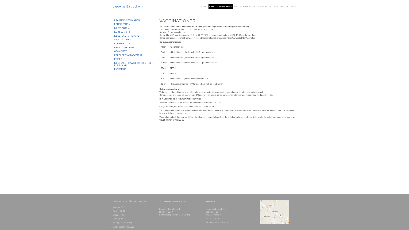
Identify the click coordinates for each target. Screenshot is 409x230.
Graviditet (120, 51)
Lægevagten (121, 28)
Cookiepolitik (122, 43)
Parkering (120, 69)
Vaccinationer (122, 39)
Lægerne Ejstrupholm (128, 6)
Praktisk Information (127, 20)
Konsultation (122, 24)
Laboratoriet (122, 32)
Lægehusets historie (126, 36)
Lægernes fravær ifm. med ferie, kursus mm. (134, 64)
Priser (118, 59)
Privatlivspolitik (124, 47)
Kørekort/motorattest (128, 55)
